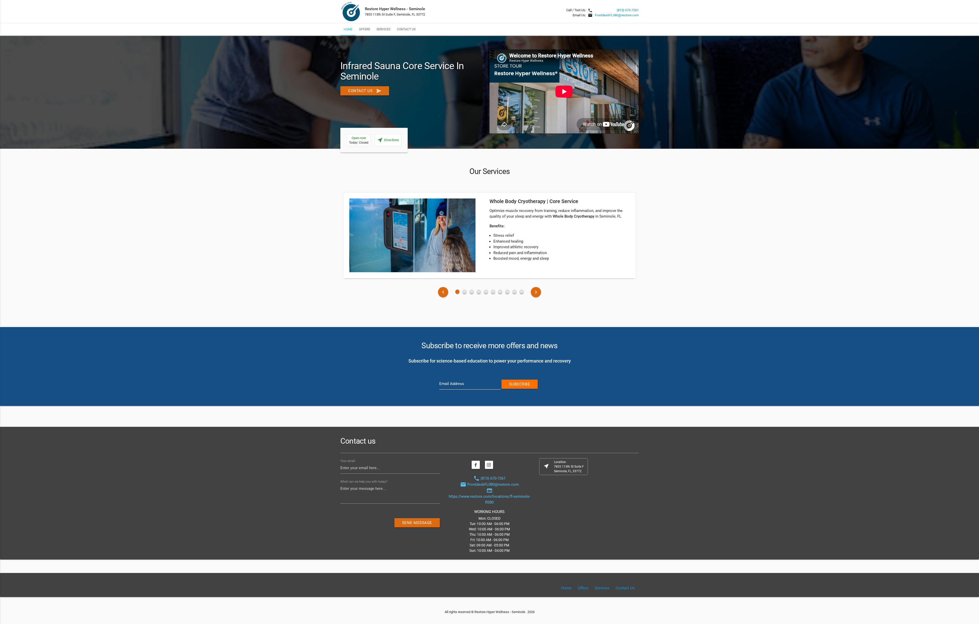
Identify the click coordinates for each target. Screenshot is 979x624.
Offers (364, 29)
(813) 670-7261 (628, 10)
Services (383, 29)
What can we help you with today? (364, 481)
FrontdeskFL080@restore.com (617, 15)
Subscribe (519, 384)
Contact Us (406, 29)
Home (348, 29)
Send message (417, 522)
